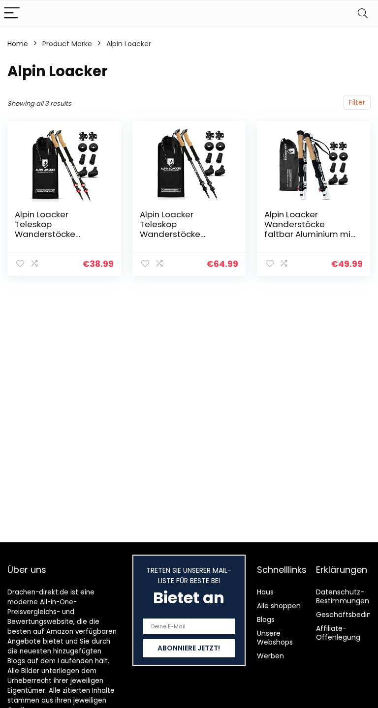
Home (17, 44)
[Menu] (12, 13)
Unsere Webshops (275, 637)
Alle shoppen (279, 606)
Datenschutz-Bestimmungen (342, 596)
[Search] (363, 13)
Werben (270, 656)
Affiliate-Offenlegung (338, 632)
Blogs (266, 619)
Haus (265, 592)
